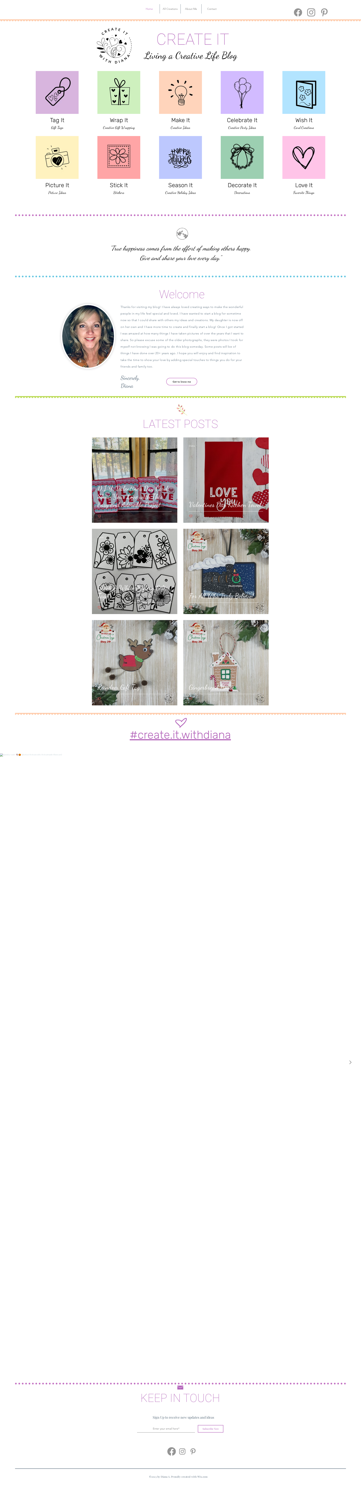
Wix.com (202, 1476)
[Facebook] (298, 12)
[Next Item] (350, 1062)
